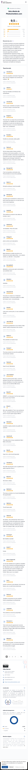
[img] (13, 41)
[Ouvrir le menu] (26, 2)
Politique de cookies (19, 767)
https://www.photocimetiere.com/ (12, 682)
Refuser (11, 767)
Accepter (5, 767)
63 (21, 656)
